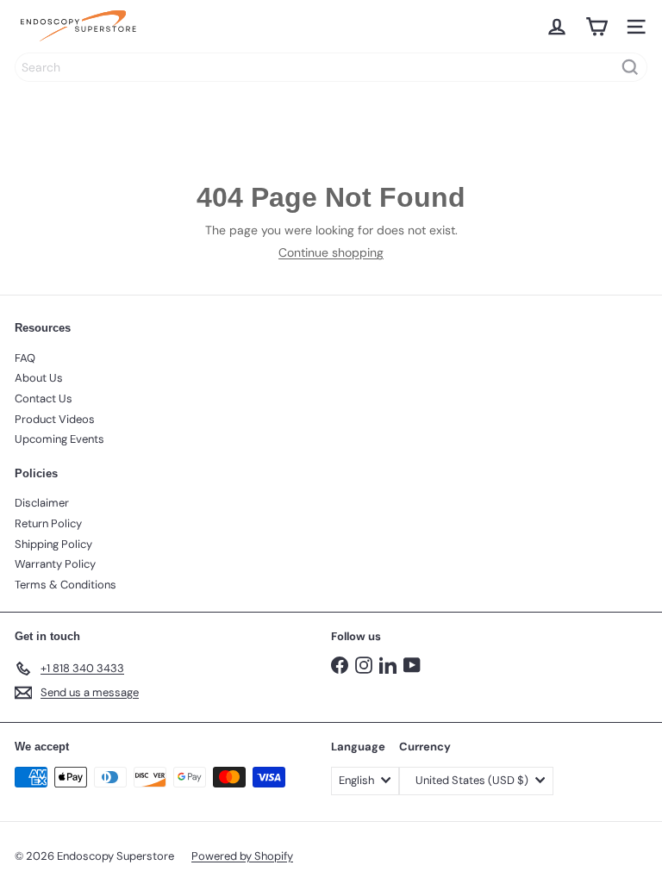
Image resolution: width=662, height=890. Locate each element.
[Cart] (596, 27)
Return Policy (48, 523)
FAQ (25, 358)
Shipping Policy (53, 544)
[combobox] (331, 67)
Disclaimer (42, 502)
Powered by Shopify (242, 856)
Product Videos (55, 419)
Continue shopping (331, 252)
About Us (39, 377)
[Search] (630, 67)
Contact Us (43, 398)
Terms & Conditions (65, 584)
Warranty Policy (55, 564)
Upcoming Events (59, 439)
